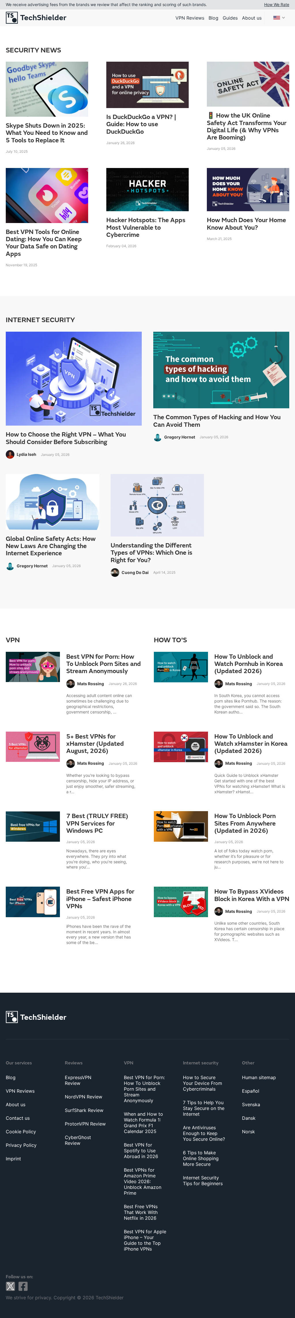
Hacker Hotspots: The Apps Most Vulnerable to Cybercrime (146, 228)
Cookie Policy (21, 1131)
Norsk (248, 1131)
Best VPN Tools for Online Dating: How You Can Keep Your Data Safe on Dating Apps (44, 243)
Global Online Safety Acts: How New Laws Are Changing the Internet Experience (51, 546)
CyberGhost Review (78, 1140)
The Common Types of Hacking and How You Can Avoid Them (217, 421)
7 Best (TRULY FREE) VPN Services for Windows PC (97, 823)
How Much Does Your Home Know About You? (246, 224)
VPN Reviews (189, 18)
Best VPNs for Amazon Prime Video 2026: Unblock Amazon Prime (142, 1181)
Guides (230, 18)
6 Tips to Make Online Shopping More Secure (201, 1158)
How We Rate (276, 4)
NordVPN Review (83, 1097)
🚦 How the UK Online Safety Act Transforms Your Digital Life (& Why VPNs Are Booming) (246, 126)
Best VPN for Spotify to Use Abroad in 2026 (141, 1150)
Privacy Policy (21, 1145)
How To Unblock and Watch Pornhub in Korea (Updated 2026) (248, 664)
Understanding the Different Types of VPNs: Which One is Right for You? (151, 553)
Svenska (251, 1104)
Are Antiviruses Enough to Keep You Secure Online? (204, 1133)
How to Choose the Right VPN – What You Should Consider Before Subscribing (66, 438)
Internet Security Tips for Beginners (203, 1180)
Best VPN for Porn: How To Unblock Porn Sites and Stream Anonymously (103, 664)
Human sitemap (259, 1077)
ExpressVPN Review (78, 1080)
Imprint (13, 1159)
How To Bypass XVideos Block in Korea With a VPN (251, 895)
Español (250, 1091)
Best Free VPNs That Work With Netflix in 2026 (141, 1212)
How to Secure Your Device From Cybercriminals (202, 1083)
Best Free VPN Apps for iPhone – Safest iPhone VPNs (100, 899)
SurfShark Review (84, 1110)
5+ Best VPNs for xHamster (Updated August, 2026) (95, 744)
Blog (213, 18)
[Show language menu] (279, 18)
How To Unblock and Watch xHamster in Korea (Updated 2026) (251, 744)
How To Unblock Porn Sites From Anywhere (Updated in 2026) (245, 823)
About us (252, 18)
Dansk (249, 1118)
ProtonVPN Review (85, 1124)
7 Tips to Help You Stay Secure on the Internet (203, 1108)
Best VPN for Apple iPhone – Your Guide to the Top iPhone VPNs (145, 1240)
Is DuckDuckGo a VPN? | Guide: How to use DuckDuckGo (141, 124)
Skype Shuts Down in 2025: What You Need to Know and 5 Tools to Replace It (47, 133)
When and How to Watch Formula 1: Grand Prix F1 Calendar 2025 (143, 1122)
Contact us (18, 1118)
